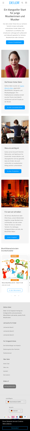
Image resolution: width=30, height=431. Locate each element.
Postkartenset (7, 353)
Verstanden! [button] (15, 428)
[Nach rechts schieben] (18, 296)
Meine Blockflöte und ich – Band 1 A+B (12, 283)
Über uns (5, 367)
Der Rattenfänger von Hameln (12, 345)
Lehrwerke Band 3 (8, 335)
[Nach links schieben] (11, 296)
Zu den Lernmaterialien (14, 107)
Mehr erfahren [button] (7, 423)
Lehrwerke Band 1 (8, 327)
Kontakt (5, 371)
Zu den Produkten (13, 171)
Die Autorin (6, 375)
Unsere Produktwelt (15, 42)
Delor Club (6, 364)
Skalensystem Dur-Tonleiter (11, 349)
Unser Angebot (12, 237)
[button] (3, 3)
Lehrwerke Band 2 (8, 331)
